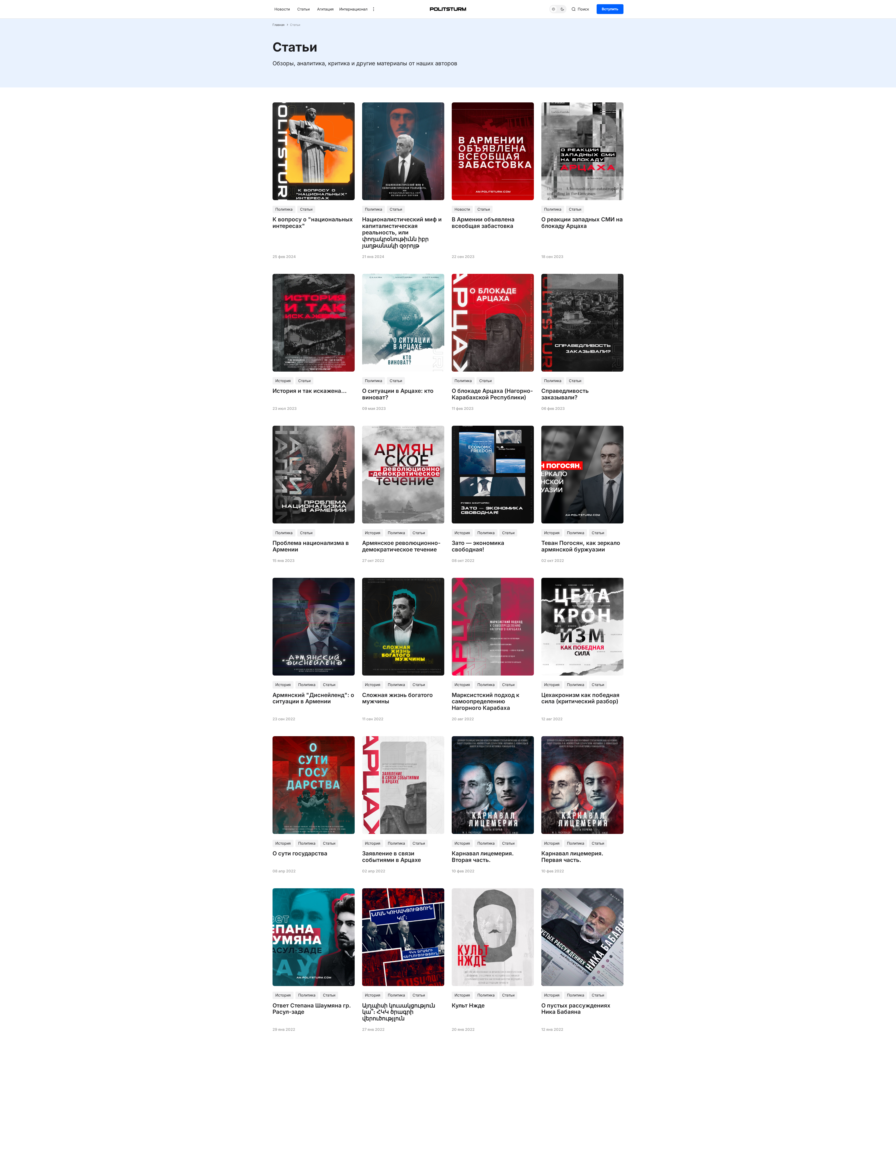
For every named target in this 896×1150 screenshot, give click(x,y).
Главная (278, 25)
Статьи (303, 9)
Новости (282, 9)
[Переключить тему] (558, 9)
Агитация (325, 9)
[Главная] (448, 9)
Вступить (610, 9)
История (283, 380)
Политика (284, 209)
